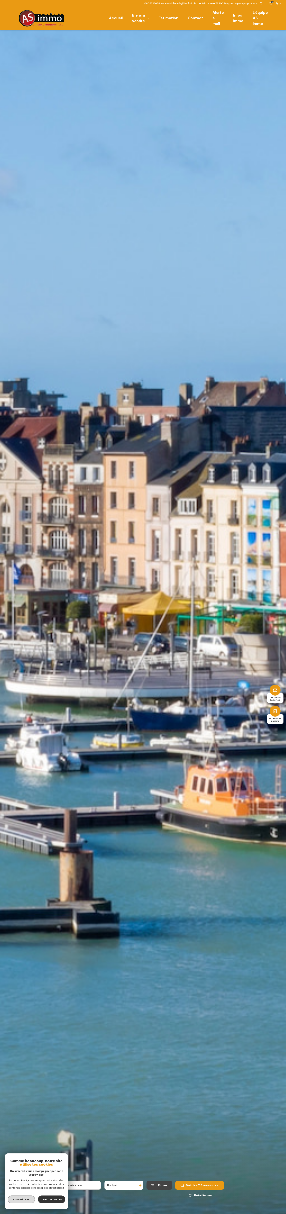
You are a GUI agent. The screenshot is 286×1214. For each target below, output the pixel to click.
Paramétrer (21, 1199)
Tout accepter (51, 1199)
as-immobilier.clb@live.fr (175, 3)
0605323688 (152, 3)
